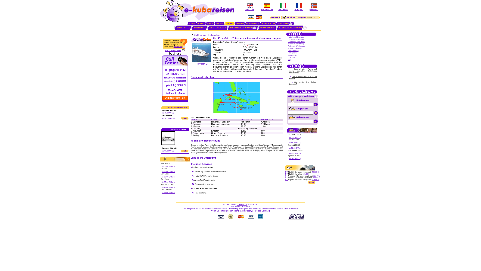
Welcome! (249, 9)
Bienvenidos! (267, 9)
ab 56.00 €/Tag (168, 151)
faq (289, 60)
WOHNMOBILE (252, 24)
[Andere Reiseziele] (302, 93)
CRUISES (230, 24)
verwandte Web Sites (296, 42)
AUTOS (210, 24)
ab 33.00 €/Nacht (168, 166)
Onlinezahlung (293, 51)
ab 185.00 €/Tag (168, 118)
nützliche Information (296, 39)
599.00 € (315, 172)
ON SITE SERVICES (218, 28)
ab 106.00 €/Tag (295, 138)
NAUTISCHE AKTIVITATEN (290, 28)
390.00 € (316, 176)
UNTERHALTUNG (267, 28)
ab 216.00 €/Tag (295, 153)
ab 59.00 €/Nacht (168, 177)
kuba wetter (292, 55)
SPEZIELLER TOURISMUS (241, 28)
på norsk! (313, 9)
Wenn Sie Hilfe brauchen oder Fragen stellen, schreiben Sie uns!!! (240, 211)
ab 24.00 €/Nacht (168, 187)
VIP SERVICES (200, 28)
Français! (299, 9)
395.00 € (315, 180)
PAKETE (219, 24)
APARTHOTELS (183, 28)
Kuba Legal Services (296, 37)
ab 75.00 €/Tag (168, 113)
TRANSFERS (282, 23)
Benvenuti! (283, 9)
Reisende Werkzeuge (296, 46)
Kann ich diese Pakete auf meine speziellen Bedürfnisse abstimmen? (303, 71)
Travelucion (242, 204)
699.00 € (316, 178)
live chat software (173, 50)
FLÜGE (192, 24)
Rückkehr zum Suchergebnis (207, 35)
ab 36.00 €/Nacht (168, 182)
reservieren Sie (202, 64)
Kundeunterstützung (296, 44)
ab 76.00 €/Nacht (168, 193)
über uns (291, 57)
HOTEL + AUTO (268, 24)
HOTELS (201, 24)
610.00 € (306, 174)
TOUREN (240, 24)
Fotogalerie (292, 53)
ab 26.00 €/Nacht (168, 172)
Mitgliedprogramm (295, 48)
